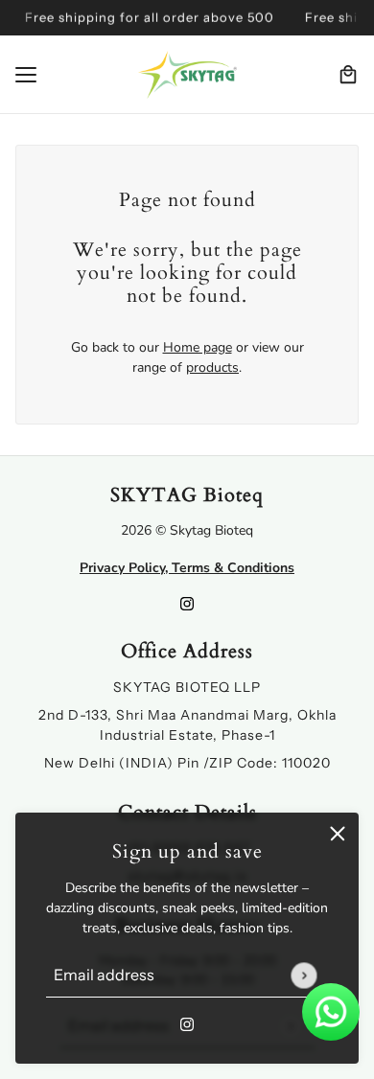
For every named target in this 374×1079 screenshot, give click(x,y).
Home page (197, 347)
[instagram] (187, 1023)
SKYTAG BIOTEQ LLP (187, 687)
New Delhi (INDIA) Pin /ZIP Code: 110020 (187, 762)
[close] (337, 833)
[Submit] (303, 975)
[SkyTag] (187, 75)
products (212, 367)
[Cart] (348, 74)
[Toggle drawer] (25, 74)
